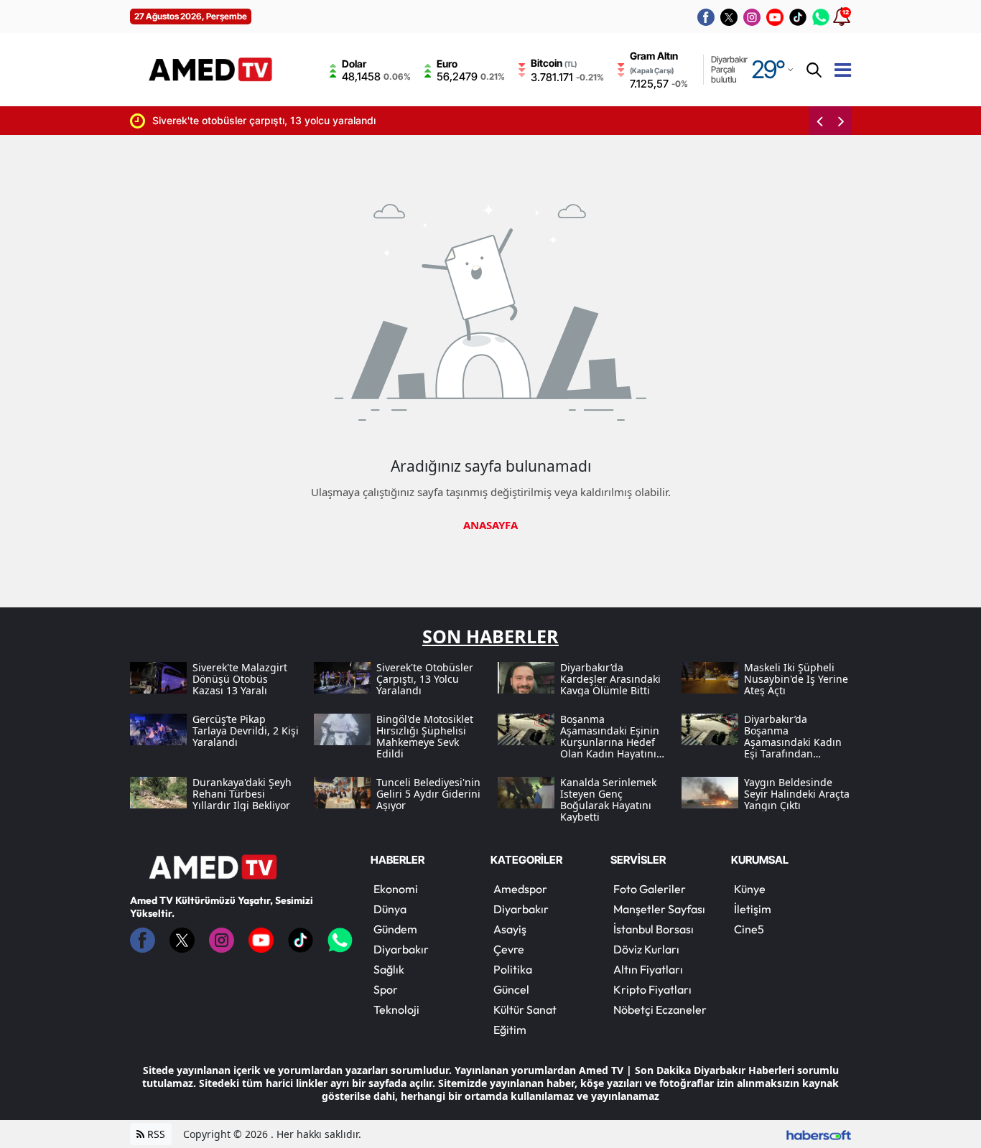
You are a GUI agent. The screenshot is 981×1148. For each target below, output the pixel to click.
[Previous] (819, 120)
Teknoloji (396, 1009)
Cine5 (749, 929)
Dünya (389, 909)
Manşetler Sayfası (659, 909)
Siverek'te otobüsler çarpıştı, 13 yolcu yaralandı (205, 120)
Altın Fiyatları (648, 969)
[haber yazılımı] (818, 1134)
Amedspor (520, 889)
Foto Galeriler (649, 889)
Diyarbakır (401, 949)
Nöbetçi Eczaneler (660, 1009)
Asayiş (509, 929)
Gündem (395, 929)
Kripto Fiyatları (652, 989)
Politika (512, 969)
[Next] (841, 120)
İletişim (752, 909)
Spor (385, 989)
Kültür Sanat (525, 1009)
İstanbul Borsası (653, 929)
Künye (750, 889)
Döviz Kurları (646, 949)
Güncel (511, 989)
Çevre (508, 949)
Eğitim (509, 1029)
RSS (154, 1134)
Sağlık (388, 969)
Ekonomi (395, 889)
